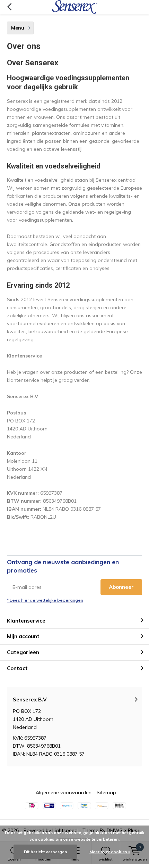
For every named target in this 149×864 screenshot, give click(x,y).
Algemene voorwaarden (63, 792)
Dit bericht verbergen (45, 851)
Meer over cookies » (109, 851)
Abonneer (121, 587)
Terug (9, 7)
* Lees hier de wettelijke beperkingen (45, 600)
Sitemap (106, 792)
